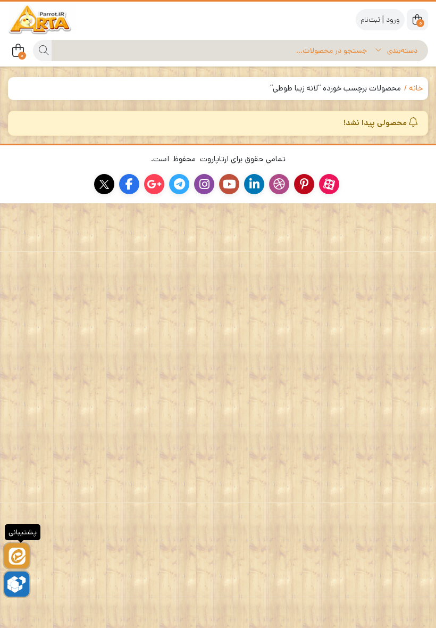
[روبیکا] (17, 584)
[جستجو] (42, 50)
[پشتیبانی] (17, 556)
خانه (416, 88)
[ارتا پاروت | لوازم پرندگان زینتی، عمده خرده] (50, 19)
